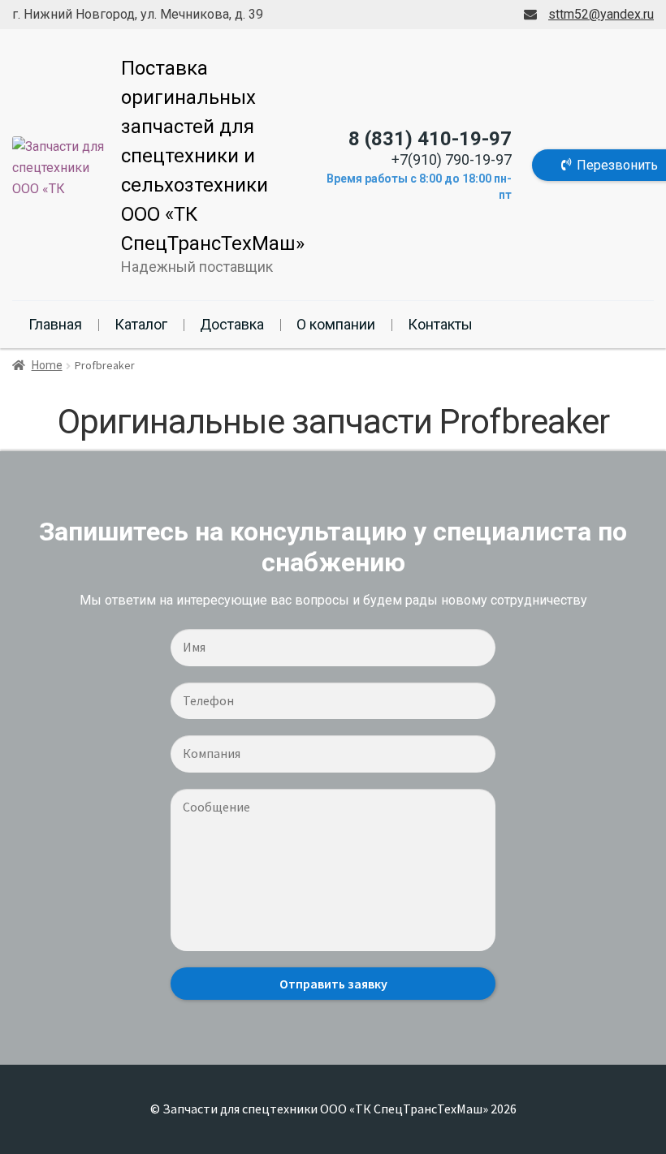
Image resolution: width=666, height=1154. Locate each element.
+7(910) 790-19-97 (451, 159)
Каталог (141, 324)
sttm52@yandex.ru (601, 14)
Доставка (232, 324)
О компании (335, 324)
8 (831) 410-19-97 (430, 138)
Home (47, 365)
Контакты (440, 324)
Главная (55, 324)
